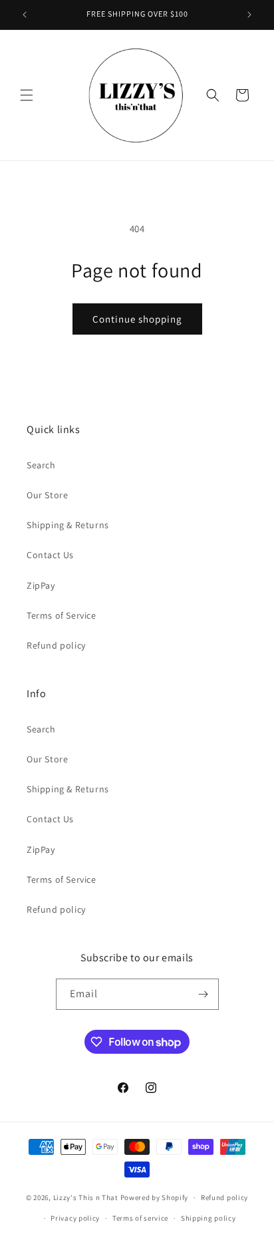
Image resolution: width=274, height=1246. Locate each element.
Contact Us (50, 555)
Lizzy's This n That (85, 1197)
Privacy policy (75, 1218)
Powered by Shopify (154, 1197)
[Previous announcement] (24, 14)
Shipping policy (208, 1218)
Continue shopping (137, 319)
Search (41, 465)
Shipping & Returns (68, 525)
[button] (26, 95)
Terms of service (140, 1218)
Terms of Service (61, 615)
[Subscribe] (203, 994)
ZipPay (41, 585)
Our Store (47, 495)
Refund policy (56, 645)
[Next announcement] (249, 14)
